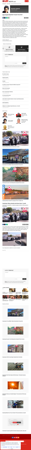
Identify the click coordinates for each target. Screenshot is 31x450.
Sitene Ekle (16, 435)
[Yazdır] (8, 17)
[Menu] (27, 1)
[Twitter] (4, 17)
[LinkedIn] (5, 17)
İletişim (9, 435)
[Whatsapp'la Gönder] (7, 17)
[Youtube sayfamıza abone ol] (15, 437)
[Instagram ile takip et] (16, 437)
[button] (24, 17)
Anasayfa (4, 3)
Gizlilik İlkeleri (12, 435)
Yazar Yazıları (8, 3)
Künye (6, 435)
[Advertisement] (15, 260)
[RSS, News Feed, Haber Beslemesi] (18, 437)
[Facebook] (3, 17)
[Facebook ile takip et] (13, 437)
